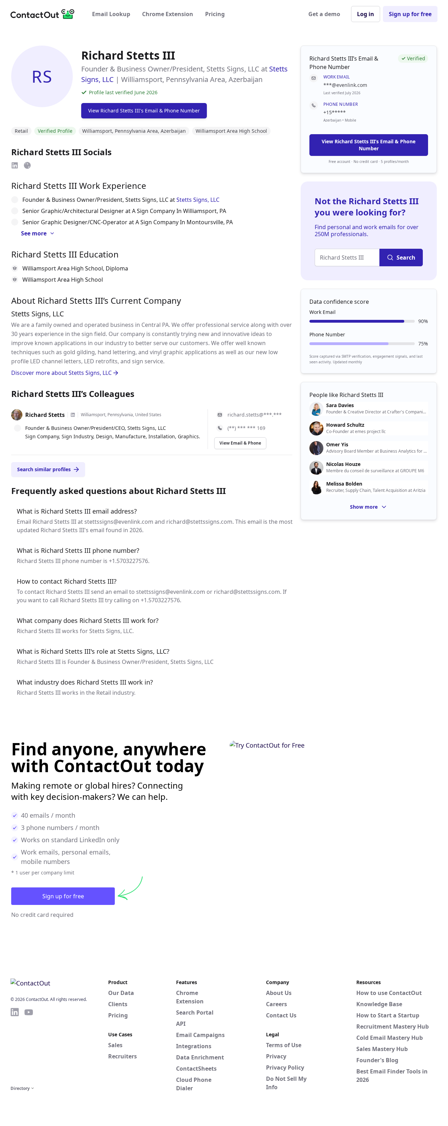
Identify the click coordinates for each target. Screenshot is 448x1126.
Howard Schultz (345, 425)
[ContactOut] (44, 14)
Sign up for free (410, 14)
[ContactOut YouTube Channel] (28, 1045)
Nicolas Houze (343, 464)
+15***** (334, 112)
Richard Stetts (45, 415)
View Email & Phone (240, 443)
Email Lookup (111, 14)
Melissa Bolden (344, 484)
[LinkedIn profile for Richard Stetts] (73, 415)
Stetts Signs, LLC (197, 200)
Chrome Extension (167, 14)
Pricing (215, 14)
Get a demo (324, 14)
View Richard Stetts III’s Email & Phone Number (368, 145)
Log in (365, 14)
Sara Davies (340, 405)
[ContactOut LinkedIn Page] (14, 1045)
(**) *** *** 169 (246, 428)
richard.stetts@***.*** (254, 414)
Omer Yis (337, 444)
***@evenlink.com (345, 85)
